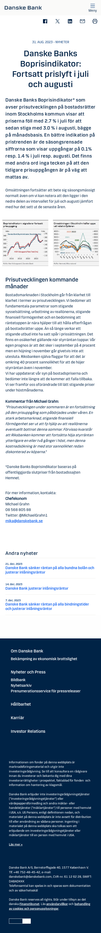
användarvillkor (57, 904)
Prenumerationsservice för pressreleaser (46, 691)
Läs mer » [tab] (16, 844)
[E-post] (82, 21)
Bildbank (18, 680)
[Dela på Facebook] (45, 21)
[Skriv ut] (95, 21)
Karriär (17, 717)
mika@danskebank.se (24, 521)
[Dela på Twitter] (57, 21)
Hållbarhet (21, 704)
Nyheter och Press (28, 672)
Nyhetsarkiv (21, 685)
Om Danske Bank (27, 651)
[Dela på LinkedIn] (70, 21)
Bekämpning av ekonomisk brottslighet (44, 659)
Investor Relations (28, 731)
